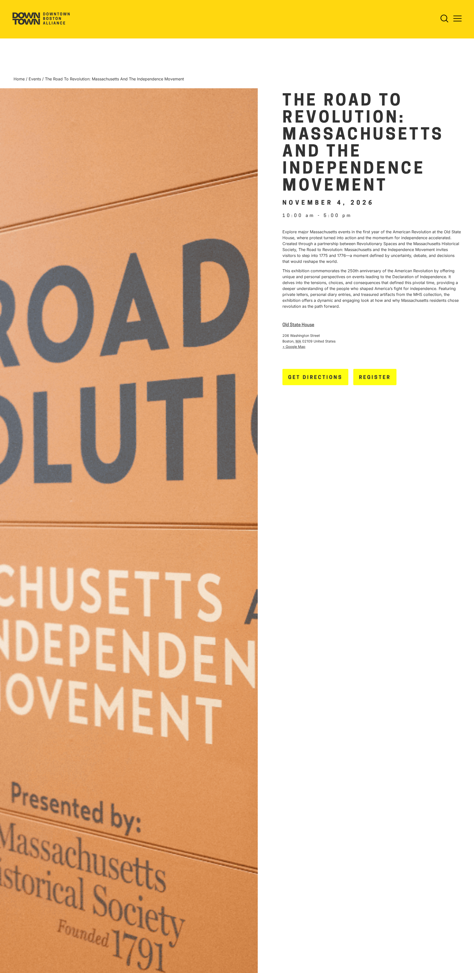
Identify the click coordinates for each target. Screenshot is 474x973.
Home (19, 78)
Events (35, 78)
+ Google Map (293, 346)
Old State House (298, 325)
